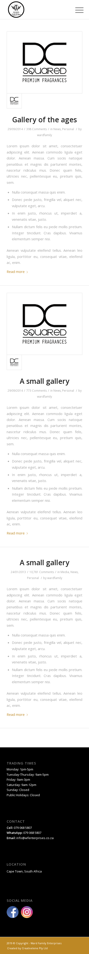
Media (65, 572)
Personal (68, 129)
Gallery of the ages (44, 119)
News (57, 129)
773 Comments (36, 391)
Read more (16, 271)
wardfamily (44, 135)
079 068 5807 (32, 833)
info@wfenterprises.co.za (35, 838)
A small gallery (44, 381)
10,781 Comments (41, 572)
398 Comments (36, 129)
